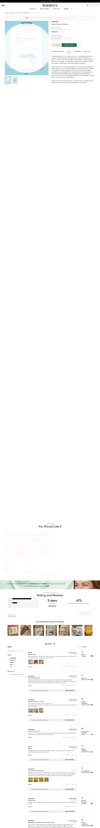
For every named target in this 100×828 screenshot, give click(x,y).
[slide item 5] (47, 575)
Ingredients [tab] (77, 51)
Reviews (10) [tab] (12, 615)
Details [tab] (69, 51)
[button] (7, 80)
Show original (69, 690)
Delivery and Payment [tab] (58, 51)
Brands (66, 9)
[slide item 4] (45, 575)
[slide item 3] (43, 575)
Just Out (56, 9)
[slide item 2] (27, 73)
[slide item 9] (54, 575)
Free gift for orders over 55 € (50, 1)
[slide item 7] (50, 575)
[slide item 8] (52, 575)
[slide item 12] (59, 575)
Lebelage (55, 22)
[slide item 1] (25, 73)
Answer (30, 666)
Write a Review (85, 613)
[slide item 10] (56, 575)
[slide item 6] (49, 575)
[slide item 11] (57, 575)
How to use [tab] (87, 51)
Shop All (33, 9)
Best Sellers (44, 9)
